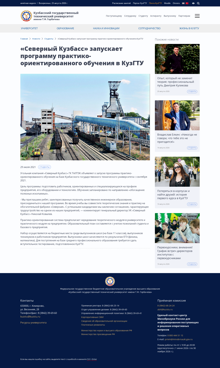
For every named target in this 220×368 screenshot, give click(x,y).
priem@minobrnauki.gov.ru (179, 339)
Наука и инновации (106, 28)
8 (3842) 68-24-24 (166, 305)
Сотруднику (130, 15)
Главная (24, 38)
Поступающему (114, 15)
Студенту (143, 15)
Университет (29, 28)
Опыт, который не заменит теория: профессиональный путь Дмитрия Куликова (175, 81)
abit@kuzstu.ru (165, 309)
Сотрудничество (149, 28)
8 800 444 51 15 (175, 335)
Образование (65, 28)
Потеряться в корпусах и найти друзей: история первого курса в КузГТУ (173, 194)
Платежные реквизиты (93, 324)
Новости (36, 38)
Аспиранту (155, 15)
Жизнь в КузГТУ (189, 28)
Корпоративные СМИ (92, 317)
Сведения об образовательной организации (104, 321)
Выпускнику (170, 15)
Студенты (48, 38)
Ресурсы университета (33, 322)
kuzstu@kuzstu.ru (30, 316)
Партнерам (184, 15)
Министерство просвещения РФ (98, 334)
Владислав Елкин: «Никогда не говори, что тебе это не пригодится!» (177, 138)
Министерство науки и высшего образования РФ (106, 330)
